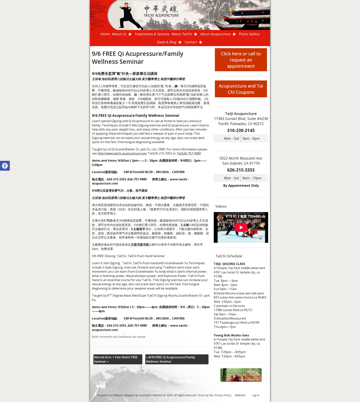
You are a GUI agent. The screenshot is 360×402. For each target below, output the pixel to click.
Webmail (240, 395)
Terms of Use (205, 395)
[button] (5, 166)
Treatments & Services (152, 34)
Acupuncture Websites (111, 395)
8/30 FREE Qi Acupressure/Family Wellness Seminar (170, 359)
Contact (191, 42)
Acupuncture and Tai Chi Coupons (241, 89)
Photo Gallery (249, 34)
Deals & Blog (166, 42)
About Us (119, 34)
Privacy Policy (222, 395)
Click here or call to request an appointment (241, 59)
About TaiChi (182, 34)
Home (105, 34)
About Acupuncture (215, 34)
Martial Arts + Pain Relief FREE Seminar (115, 359)
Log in (255, 395)
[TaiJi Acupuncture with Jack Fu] (180, 15)
